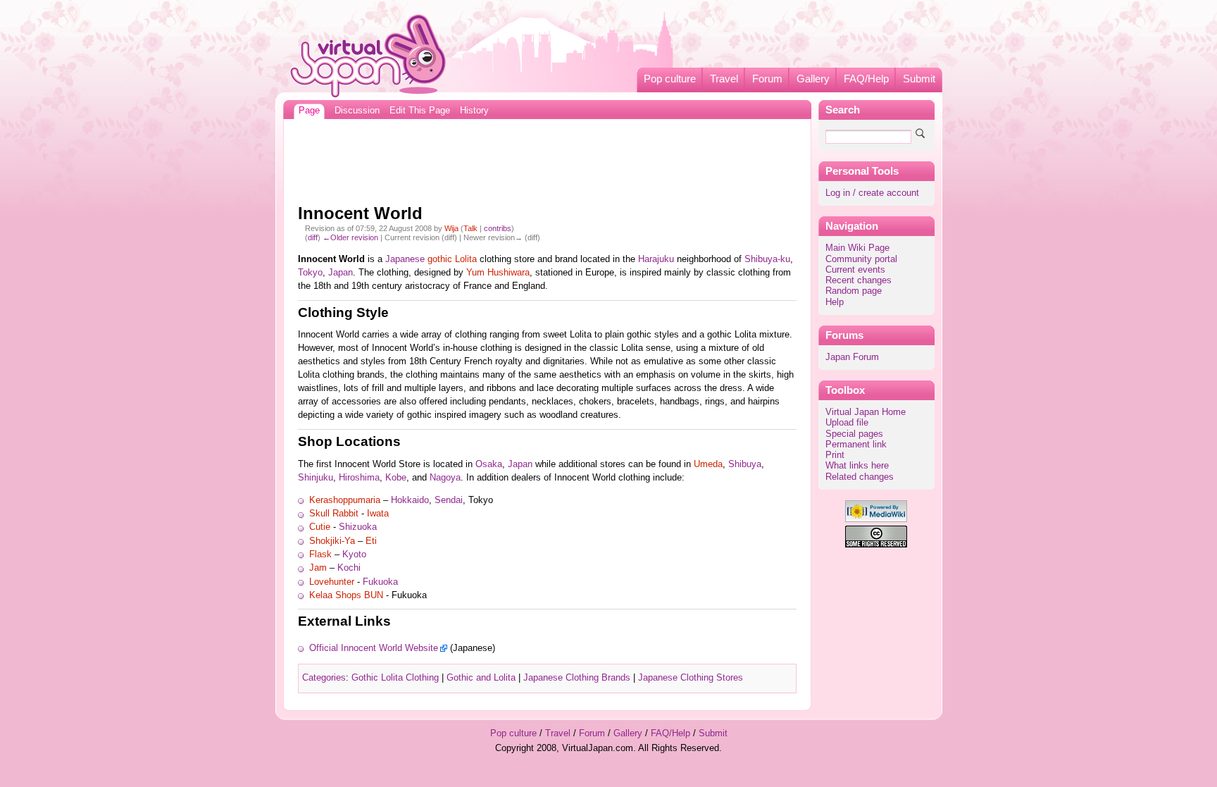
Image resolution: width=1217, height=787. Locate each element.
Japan (340, 273)
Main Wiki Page (857, 248)
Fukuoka (380, 582)
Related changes (859, 477)
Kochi (349, 568)
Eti (371, 541)
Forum (767, 79)
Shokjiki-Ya (332, 541)
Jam (318, 568)
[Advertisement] (547, 158)
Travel (724, 79)
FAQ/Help (866, 79)
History (474, 111)
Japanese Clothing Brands (576, 678)
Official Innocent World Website (373, 648)
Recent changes (858, 280)
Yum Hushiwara (498, 273)
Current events (855, 270)
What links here (857, 466)
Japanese (405, 259)
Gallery (813, 79)
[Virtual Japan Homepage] (368, 55)
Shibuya (744, 464)
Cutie (319, 527)
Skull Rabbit (333, 514)
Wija (451, 228)
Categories (324, 678)
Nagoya (445, 478)
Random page (853, 291)
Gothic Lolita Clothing (395, 678)
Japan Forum (852, 357)
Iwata (378, 514)
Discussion (357, 111)
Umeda (708, 464)
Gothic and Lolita (481, 678)
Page (309, 111)
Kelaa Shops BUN (346, 595)
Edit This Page (419, 111)
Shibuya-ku (767, 259)
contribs (497, 228)
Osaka (488, 464)
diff (313, 237)
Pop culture (670, 79)
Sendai (449, 500)
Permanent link (856, 445)
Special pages (854, 434)
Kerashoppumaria (344, 500)
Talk (470, 228)
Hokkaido (410, 500)
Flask (320, 554)
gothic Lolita (452, 259)
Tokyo (310, 273)
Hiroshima (359, 478)
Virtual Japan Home (865, 412)
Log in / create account (872, 193)
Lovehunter (331, 582)
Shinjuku (315, 478)
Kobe (395, 478)
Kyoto (354, 554)
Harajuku (656, 259)
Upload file (846, 423)
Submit (919, 79)
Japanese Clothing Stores (690, 678)
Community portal (861, 259)
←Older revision (350, 237)
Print (834, 455)
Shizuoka (358, 527)
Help (834, 302)
